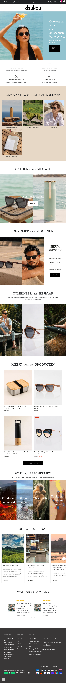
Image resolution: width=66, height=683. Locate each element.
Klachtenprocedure (35, 654)
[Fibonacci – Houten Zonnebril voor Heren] (48, 387)
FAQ (30, 646)
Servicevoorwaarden (35, 651)
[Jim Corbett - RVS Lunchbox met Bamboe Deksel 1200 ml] (18, 387)
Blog (18, 641)
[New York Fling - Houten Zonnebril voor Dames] (48, 433)
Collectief (20, 646)
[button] (53, 7)
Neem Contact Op (22, 649)
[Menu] (5, 7)
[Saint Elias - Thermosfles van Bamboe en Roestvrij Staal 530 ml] (18, 433)
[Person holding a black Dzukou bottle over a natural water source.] (55, 330)
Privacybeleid (33, 649)
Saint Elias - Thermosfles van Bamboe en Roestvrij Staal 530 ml (18, 453)
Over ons (19, 638)
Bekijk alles (33, 463)
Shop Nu (33, 203)
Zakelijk (19, 643)
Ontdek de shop (54, 48)
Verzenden (32, 638)
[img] (23, 601)
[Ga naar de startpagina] (33, 7)
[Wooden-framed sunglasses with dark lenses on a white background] (33, 330)
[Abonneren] (61, 639)
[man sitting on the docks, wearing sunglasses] (11, 330)
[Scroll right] (64, 559)
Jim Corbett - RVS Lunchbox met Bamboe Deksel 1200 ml (15, 407)
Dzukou (10, 670)
